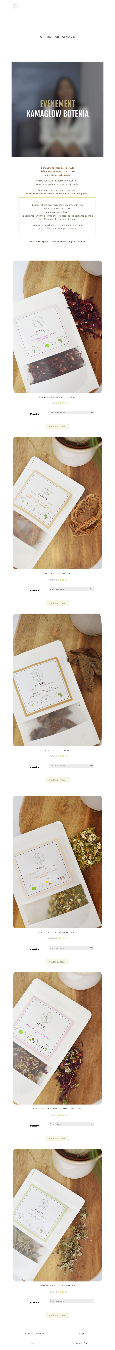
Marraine (34, 414)
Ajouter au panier (57, 426)
